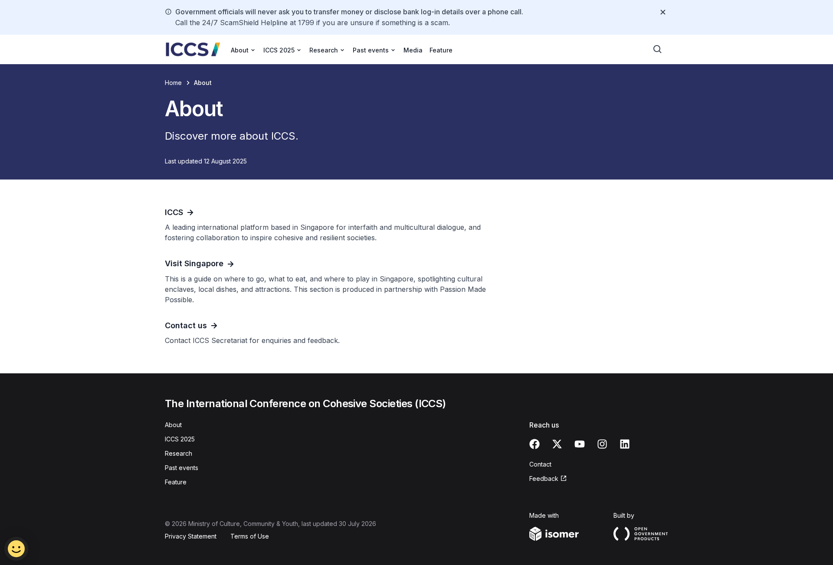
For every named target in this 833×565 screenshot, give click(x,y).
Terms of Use (249, 536)
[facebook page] (534, 444)
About (173, 424)
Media (413, 50)
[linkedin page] (625, 444)
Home (173, 82)
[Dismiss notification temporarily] (663, 12)
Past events (181, 467)
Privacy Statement (190, 536)
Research (178, 453)
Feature (441, 50)
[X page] (557, 444)
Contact (540, 464)
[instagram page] (602, 444)
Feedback (543, 478)
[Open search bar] (657, 49)
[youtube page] (579, 444)
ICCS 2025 (180, 439)
